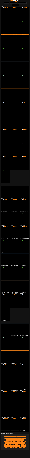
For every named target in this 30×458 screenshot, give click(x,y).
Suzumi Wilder (17, 447)
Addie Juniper (6, 438)
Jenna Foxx (15, 438)
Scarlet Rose (22, 447)
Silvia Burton (6, 441)
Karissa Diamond (8, 447)
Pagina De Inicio (7, 2)
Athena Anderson (11, 441)
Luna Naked (11, 438)
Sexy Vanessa (5, 444)
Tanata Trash (19, 441)
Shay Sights (19, 438)
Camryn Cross (14, 436)
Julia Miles (24, 441)
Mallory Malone (19, 444)
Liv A (5, 436)
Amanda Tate (14, 444)
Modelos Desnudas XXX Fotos (22, 2)
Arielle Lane (24, 444)
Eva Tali (16, 441)
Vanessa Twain (9, 436)
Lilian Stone (10, 444)
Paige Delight (13, 447)
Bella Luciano (23, 436)
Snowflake (23, 438)
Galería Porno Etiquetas (13, 2)
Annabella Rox (18, 436)
